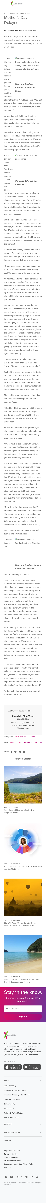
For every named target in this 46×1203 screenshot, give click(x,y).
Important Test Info (12, 1151)
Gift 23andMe (9, 1104)
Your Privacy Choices (12, 1161)
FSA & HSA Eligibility (12, 1117)
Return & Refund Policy (13, 1113)
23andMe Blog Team (15, 30)
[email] (24, 752)
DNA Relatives (24, 742)
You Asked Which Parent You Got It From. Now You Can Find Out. (23, 867)
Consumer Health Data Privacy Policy (18, 1164)
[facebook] (11, 752)
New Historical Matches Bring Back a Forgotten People (19, 811)
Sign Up (23, 1016)
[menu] (6, 4)
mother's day (36, 742)
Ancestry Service (21, 736)
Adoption (13, 742)
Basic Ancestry (10, 1086)
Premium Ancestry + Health (15, 1090)
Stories (32, 736)
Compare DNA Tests (12, 1099)
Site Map (7, 1167)
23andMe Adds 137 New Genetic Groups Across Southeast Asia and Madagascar (20, 924)
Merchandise (9, 1108)
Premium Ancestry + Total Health (17, 1095)
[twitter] (15, 752)
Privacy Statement (11, 1157)
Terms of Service (11, 1154)
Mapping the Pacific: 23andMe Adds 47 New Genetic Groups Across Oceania (21, 980)
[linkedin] (20, 752)
